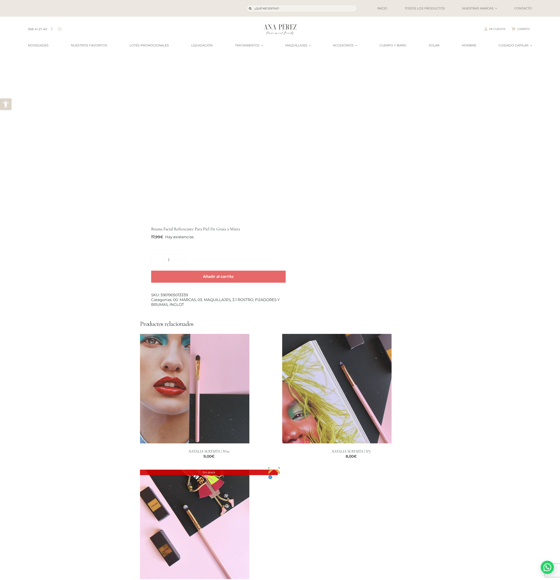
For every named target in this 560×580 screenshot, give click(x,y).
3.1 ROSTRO (242, 300)
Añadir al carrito (218, 276)
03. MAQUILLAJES (214, 300)
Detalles (217, 389)
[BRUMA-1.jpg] (207, 140)
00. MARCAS (184, 300)
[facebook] (52, 29)
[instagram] (59, 29)
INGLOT (177, 304)
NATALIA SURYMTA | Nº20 (209, 451)
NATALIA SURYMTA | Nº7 (351, 451)
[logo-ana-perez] (280, 25)
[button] (5, 104)
